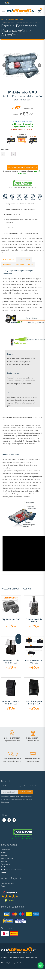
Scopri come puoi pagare (22, 121)
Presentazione (8, 259)
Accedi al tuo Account (8, 883)
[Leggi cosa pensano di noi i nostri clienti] (22, 896)
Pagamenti (4, 855)
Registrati (4, 886)
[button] (39, 11)
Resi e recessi (5, 864)
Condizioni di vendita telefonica (11, 870)
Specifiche (7, 265)
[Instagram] (14, 820)
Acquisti (3, 852)
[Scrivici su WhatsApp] (41, 965)
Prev (4, 65)
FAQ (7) (30, 265)
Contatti (3, 873)
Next (39, 65)
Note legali (13, 963)
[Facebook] (4, 820)
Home (3, 19)
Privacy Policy (5, 802)
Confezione (19, 265)
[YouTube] (9, 820)
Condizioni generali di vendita (11, 867)
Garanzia (4, 861)
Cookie (19, 963)
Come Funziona (24, 259)
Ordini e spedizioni (7, 858)
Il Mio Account (5, 849)
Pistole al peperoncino (15, 19)
